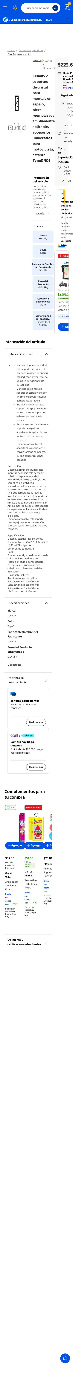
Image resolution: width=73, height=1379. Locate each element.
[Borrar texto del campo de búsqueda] (50, 8)
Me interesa (36, 722)
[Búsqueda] (55, 8)
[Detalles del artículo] (46, 354)
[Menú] (6, 8)
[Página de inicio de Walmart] (15, 8)
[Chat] (65, 1358)
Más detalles (14, 664)
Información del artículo (24, 342)
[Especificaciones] (46, 603)
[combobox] (40, 8)
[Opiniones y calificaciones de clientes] (46, 941)
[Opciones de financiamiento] (46, 679)
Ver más (40, 213)
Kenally (37, 60)
